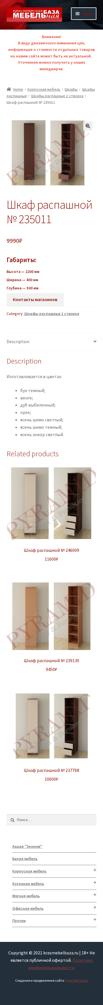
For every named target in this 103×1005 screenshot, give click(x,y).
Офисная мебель (27, 908)
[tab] (52, 341)
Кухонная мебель (28, 883)
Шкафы (71, 89)
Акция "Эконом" (27, 846)
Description (18, 341)
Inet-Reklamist (77, 980)
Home (18, 89)
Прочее (19, 920)
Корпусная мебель (43, 89)
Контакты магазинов (35, 299)
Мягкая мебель (26, 895)
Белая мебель (24, 858)
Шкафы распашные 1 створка (57, 95)
